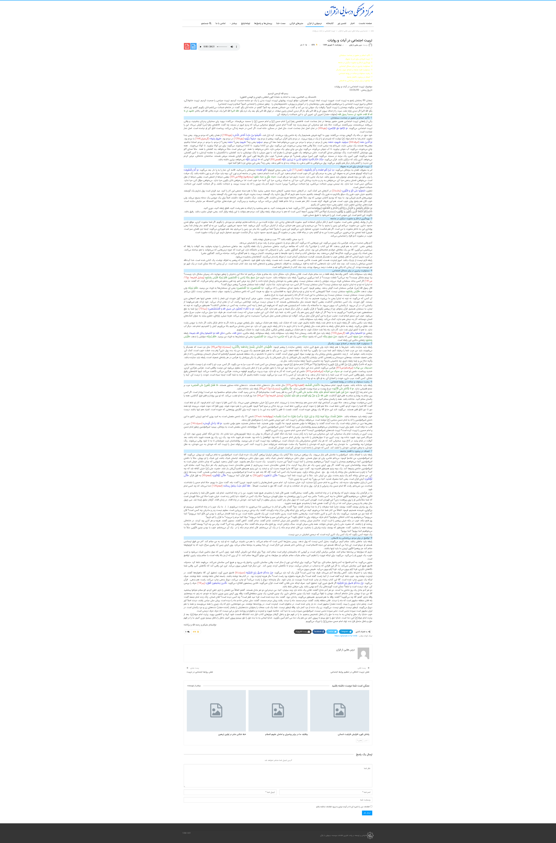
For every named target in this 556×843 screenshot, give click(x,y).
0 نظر (302, 45)
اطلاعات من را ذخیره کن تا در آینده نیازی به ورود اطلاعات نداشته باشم (343, 806)
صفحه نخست (365, 23)
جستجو (204, 23)
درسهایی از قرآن (314, 23)
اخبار (352, 23)
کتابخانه (329, 23)
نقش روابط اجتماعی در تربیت (200, 672)
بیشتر (234, 23)
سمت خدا (280, 23)
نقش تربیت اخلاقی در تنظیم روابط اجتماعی (350, 672)
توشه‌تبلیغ (245, 23)
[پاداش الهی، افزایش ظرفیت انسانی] (339, 710)
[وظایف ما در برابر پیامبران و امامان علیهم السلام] (278, 710)
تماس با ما (220, 23)
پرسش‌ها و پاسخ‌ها (263, 23)
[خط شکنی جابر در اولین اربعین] (216, 710)
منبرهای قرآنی (296, 23)
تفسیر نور (342, 23)
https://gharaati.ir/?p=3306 (346, 635)
